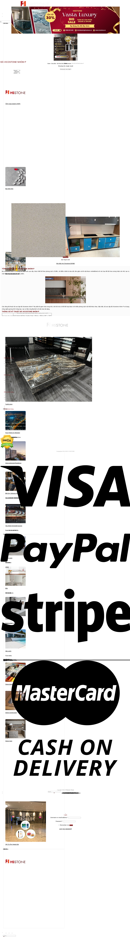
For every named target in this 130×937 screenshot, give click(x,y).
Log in (71, 825)
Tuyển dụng (8, 404)
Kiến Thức (66, 793)
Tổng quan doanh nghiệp (12, 103)
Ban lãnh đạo (9, 188)
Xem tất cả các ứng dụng (12, 656)
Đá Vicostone (68, 63)
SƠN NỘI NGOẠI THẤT (10, 660)
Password (59, 821)
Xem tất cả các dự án (10, 530)
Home (48, 63)
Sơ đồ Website (68, 373)
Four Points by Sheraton (12, 432)
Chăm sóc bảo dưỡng (68, 356)
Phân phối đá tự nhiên (68, 390)
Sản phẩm (5, 659)
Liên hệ (5, 849)
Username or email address (59, 817)
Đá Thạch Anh (60, 63)
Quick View (65, 257)
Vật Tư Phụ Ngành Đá (12, 844)
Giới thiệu (5, 23)
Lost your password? (65, 829)
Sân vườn (8, 651)
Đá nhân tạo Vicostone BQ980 (65, 263)
